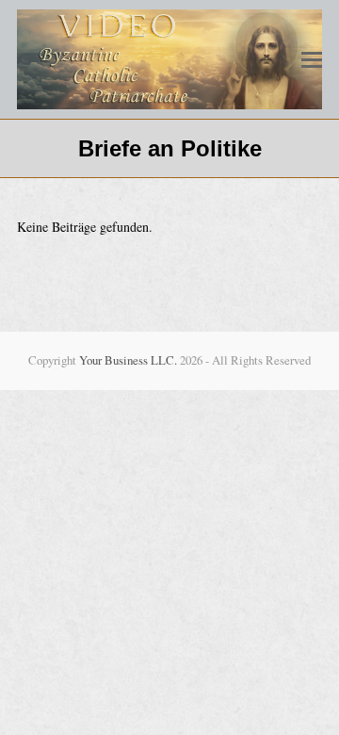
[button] (311, 59)
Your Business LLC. (128, 359)
